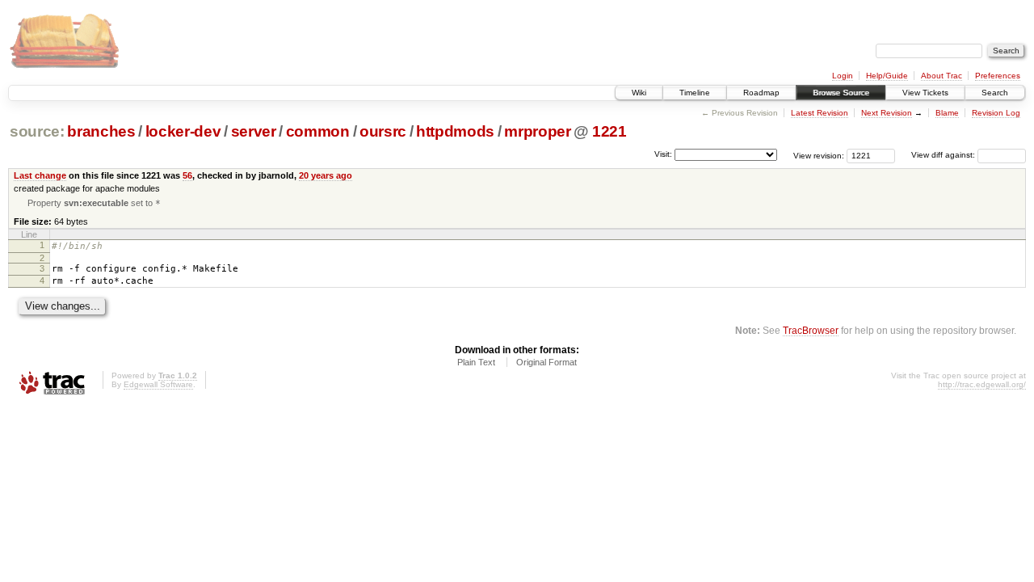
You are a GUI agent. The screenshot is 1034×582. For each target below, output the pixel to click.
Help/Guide (887, 75)
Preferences (997, 75)
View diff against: (944, 154)
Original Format (546, 362)
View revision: (818, 154)
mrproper (537, 131)
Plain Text (476, 362)
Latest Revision (819, 112)
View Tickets (925, 92)
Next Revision (886, 112)
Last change (40, 175)
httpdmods (455, 131)
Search (994, 92)
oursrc (382, 131)
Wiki (639, 92)
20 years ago (325, 175)
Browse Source (841, 92)
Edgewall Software (158, 384)
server (253, 131)
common (318, 131)
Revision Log (996, 112)
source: (37, 131)
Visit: (663, 154)
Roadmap (761, 92)
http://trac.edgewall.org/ (982, 384)
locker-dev (183, 131)
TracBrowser (811, 330)
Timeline (694, 92)
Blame (947, 112)
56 (187, 175)
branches (101, 131)
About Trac (941, 75)
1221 (609, 131)
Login (842, 75)
